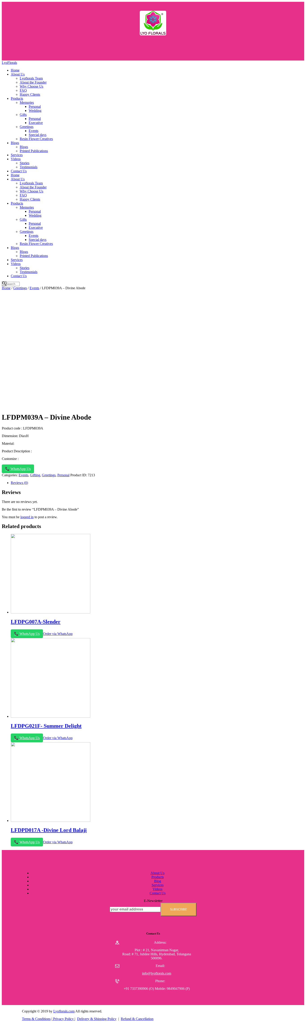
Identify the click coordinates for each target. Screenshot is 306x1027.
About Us (157, 873)
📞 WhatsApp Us (18, 469)
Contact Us (158, 893)
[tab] (157, 483)
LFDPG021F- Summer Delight (46, 726)
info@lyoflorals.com (156, 973)
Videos (157, 889)
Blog (157, 881)
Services (158, 885)
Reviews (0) (19, 483)
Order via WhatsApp (58, 634)
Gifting (35, 475)
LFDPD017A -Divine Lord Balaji (49, 830)
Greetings (20, 288)
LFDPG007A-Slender (35, 622)
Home (6, 288)
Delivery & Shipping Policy (96, 1019)
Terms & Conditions (36, 1019)
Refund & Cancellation (137, 1019)
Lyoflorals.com (64, 1011)
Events (34, 288)
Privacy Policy (63, 1019)
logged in (27, 517)
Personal (63, 475)
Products (157, 877)
